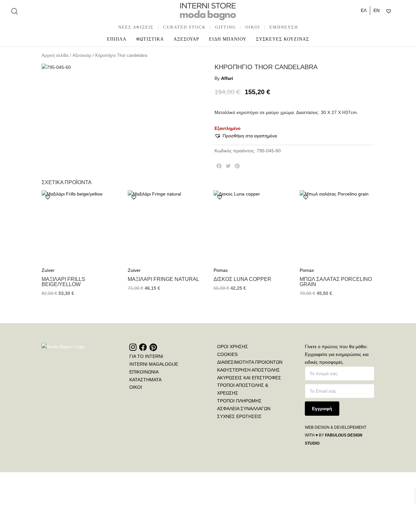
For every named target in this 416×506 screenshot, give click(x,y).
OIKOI (252, 27)
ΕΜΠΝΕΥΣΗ (283, 27)
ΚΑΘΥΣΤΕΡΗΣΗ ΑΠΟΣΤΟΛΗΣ (248, 370)
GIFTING (225, 27)
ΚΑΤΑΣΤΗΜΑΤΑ (145, 379)
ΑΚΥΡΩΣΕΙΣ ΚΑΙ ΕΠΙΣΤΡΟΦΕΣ (249, 377)
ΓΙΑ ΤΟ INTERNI (146, 356)
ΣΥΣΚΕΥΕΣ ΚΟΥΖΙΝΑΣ (282, 39)
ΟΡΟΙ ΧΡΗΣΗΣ (232, 346)
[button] (245, 136)
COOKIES (227, 354)
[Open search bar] (14, 11)
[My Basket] (402, 11)
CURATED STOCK (184, 27)
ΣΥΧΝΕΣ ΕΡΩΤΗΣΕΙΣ (239, 416)
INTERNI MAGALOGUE (153, 364)
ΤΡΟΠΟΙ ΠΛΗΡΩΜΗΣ (239, 400)
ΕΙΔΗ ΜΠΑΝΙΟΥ (227, 39)
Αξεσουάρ (81, 55)
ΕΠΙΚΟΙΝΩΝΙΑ (144, 371)
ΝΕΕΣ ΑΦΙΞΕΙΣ (136, 27)
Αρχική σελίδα (55, 55)
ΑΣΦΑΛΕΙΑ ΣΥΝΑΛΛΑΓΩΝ (243, 408)
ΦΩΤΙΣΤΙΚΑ (150, 39)
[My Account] (397, 11)
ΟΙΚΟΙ (135, 387)
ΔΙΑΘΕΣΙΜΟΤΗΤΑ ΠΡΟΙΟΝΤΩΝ (249, 362)
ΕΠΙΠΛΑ (116, 39)
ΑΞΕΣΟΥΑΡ (186, 39)
